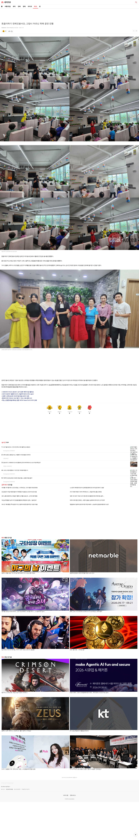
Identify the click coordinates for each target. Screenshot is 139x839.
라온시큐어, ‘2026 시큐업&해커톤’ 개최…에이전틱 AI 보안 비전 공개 (89, 692)
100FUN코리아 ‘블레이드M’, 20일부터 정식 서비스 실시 (18, 394)
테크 (35, 6)
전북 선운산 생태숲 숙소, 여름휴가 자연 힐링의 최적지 (17, 454)
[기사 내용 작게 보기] (133, 31)
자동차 (4, 466)
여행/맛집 (8, 6)
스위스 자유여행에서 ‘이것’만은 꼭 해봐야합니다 (15, 470)
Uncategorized (6, 450)
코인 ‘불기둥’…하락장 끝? (77, 649)
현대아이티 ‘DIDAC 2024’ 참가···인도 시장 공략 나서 (17, 398)
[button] (135, 834)
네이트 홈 (65, 795)
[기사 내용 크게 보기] (136, 31)
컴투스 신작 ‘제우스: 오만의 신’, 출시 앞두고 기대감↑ (16, 731)
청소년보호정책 (17, 789)
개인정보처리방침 (9, 789)
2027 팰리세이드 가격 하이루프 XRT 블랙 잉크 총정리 (16, 447)
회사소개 (3, 789)
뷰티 (14, 6)
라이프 (30, 6)
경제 (24, 6)
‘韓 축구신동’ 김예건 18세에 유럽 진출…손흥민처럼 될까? (17, 478)
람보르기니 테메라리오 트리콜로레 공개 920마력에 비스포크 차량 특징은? (22, 462)
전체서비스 (73, 795)
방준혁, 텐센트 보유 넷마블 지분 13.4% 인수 (82, 573)
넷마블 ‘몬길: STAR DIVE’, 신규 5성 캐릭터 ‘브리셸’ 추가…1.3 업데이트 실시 (23, 611)
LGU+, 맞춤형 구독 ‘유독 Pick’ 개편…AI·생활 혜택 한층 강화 (18, 769)
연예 (19, 6)
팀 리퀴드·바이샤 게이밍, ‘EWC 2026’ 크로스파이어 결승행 (18, 649)
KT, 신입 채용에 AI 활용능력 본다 (79, 731)
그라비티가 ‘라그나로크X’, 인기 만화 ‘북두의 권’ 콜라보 (18, 392)
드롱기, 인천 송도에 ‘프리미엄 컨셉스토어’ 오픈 (15, 396)
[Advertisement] (69, 14)
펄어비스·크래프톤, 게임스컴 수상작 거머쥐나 (14, 692)
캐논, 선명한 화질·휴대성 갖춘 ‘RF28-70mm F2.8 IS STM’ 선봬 (19, 400)
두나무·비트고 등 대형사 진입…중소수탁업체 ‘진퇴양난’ (86, 769)
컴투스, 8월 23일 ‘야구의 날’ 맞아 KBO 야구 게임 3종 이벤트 (18, 573)
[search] (136, 2)
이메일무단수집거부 (25, 789)
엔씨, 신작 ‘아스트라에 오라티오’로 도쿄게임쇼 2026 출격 (86, 611)
